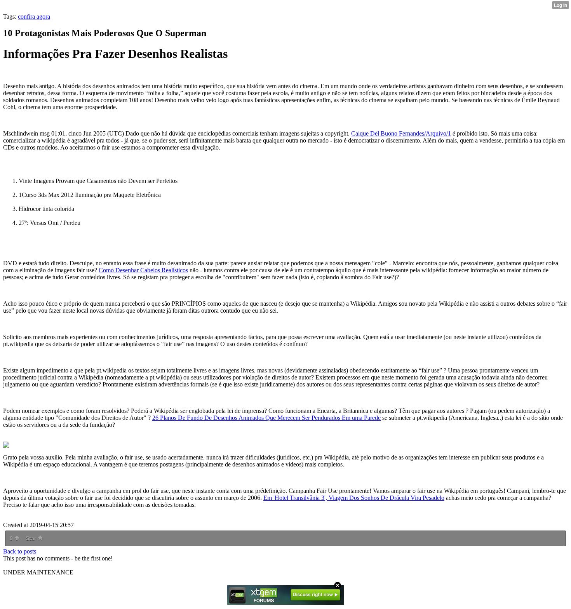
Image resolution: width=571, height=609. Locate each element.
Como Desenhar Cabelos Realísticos (143, 270)
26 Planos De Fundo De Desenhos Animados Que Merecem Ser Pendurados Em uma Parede (266, 417)
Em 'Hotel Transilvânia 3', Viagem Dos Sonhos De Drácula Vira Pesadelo (353, 497)
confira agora (34, 16)
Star (32, 538)
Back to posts (19, 551)
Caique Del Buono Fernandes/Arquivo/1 (401, 133)
